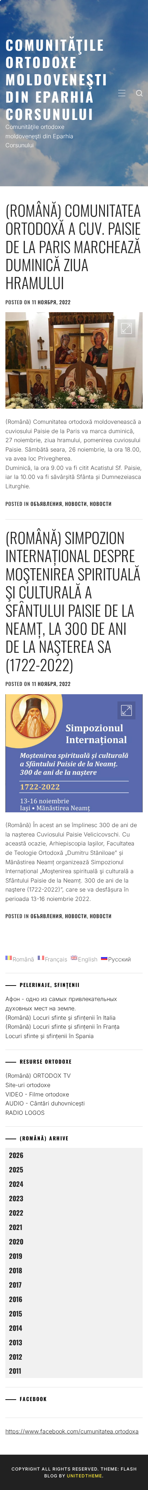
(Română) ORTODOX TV (38, 1075)
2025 (16, 1169)
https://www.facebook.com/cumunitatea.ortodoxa (72, 1431)
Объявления (46, 503)
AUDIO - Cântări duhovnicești (45, 1103)
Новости (76, 503)
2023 (16, 1198)
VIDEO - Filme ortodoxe (37, 1094)
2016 (15, 1299)
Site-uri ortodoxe (27, 1085)
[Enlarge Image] (126, 328)
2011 (15, 1370)
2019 (15, 1256)
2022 (16, 1212)
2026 (16, 1155)
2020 (16, 1241)
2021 (15, 1227)
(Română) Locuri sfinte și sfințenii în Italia (60, 1017)
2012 (15, 1356)
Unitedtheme (84, 1475)
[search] (139, 92)
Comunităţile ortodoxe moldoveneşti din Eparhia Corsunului (56, 79)
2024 (16, 1184)
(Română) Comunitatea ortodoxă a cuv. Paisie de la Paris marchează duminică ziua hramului (73, 246)
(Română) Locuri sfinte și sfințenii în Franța (62, 1026)
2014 (15, 1328)
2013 (15, 1342)
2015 (15, 1313)
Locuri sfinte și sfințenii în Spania (49, 1036)
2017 (15, 1284)
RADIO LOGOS (25, 1112)
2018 (15, 1270)
